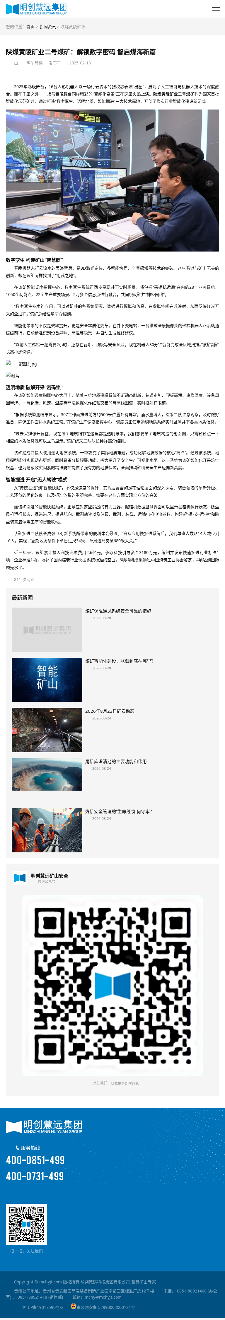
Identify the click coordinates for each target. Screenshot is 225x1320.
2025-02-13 (80, 63)
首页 (30, 26)
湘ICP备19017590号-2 (43, 1307)
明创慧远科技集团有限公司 (36, 9)
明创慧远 (34, 63)
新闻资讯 (48, 26)
